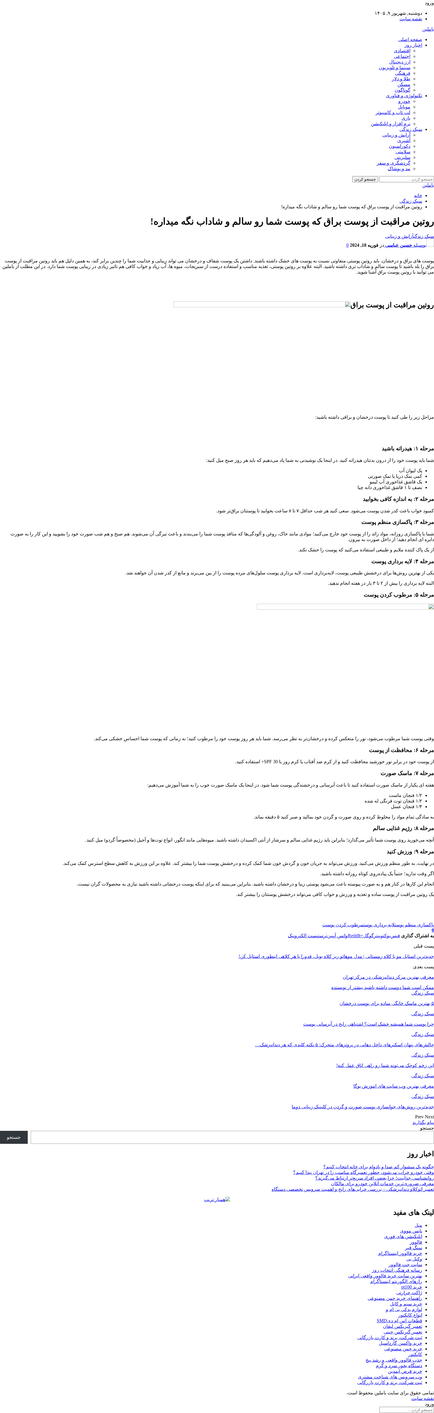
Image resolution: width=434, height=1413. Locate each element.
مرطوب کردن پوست (342, 924)
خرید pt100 (411, 1286)
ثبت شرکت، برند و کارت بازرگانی (389, 1337)
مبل (418, 1225)
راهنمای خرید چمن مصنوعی (395, 1298)
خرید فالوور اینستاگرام (400, 1253)
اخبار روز (413, 45)
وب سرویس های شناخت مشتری (390, 1376)
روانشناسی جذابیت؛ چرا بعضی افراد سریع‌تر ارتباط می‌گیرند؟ (374, 1177)
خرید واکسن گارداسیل (400, 1343)
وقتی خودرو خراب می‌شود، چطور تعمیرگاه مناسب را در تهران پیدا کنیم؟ (363, 1172)
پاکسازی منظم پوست (414, 924)
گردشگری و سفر (393, 162)
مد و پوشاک (399, 168)
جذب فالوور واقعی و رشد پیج (394, 1359)
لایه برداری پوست (379, 924)
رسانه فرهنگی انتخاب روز (397, 1270)
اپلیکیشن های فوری (403, 1236)
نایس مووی (411, 1230)
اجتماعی (402, 56)
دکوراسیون (399, 146)
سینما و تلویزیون (394, 67)
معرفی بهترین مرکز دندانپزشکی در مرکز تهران (388, 977)
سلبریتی (402, 157)
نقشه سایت (410, 18)
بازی (406, 118)
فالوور (416, 1242)
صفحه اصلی (410, 39)
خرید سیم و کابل (406, 1303)
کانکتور (415, 1354)
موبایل (404, 106)
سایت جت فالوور (405, 1264)
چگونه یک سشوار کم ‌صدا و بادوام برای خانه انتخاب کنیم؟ (378, 1166)
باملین (428, 29)
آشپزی (403, 140)
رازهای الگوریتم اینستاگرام (396, 1281)
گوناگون (402, 89)
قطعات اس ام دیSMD (399, 1320)
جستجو (427, 1128)
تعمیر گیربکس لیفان (402, 1326)
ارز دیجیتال (399, 61)
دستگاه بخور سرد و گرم (399, 1365)
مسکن (403, 84)
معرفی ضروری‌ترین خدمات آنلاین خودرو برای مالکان (382, 1183)
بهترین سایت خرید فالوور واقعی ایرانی (385, 1275)
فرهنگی (402, 73)
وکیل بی (414, 1258)
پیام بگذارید (423, 1122)
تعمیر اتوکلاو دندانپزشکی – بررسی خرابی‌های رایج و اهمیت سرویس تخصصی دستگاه (353, 1189)
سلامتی (403, 151)
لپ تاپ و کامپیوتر (393, 112)
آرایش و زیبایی (396, 134)
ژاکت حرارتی (409, 1292)
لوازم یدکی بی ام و (404, 1309)
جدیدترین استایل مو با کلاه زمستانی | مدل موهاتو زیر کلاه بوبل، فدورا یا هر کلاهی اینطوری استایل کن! (336, 956)
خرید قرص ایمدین (405, 1371)
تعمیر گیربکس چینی (403, 1331)
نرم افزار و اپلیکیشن (390, 123)
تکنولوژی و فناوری (404, 95)
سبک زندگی (410, 129)
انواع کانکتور (410, 1315)
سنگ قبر (413, 1247)
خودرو (404, 101)
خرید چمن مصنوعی (403, 1348)
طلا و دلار (401, 78)
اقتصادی (402, 50)
